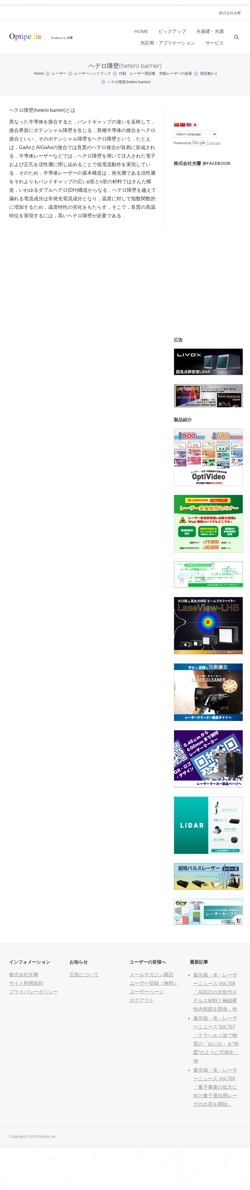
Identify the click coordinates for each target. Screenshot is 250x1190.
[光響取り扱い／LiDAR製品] (208, 852)
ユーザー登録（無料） (154, 983)
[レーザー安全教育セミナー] (208, 551)
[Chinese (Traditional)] (182, 124)
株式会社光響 (230, 13)
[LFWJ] (208, 405)
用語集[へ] (208, 73)
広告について (84, 974)
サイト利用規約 (26, 983)
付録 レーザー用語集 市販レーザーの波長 (155, 73)
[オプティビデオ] (208, 484)
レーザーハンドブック (92, 73)
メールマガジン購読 (151, 974)
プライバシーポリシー (33, 991)
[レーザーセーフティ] (208, 923)
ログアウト (142, 1000)
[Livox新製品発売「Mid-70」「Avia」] (208, 373)
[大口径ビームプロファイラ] (208, 652)
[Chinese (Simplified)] (176, 124)
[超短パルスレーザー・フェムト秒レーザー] (208, 888)
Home (39, 73)
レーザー (59, 73)
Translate (214, 143)
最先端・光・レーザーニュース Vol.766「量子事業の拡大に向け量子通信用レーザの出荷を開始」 (215, 1087)
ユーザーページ (147, 991)
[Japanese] (195, 124)
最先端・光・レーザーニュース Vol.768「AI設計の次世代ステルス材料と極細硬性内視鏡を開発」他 (215, 992)
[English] (188, 124)
